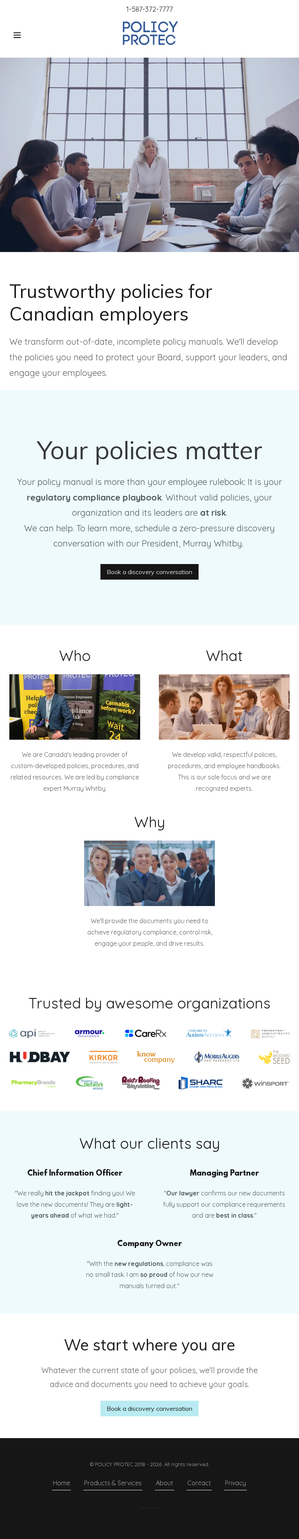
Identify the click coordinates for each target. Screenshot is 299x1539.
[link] (149, 34)
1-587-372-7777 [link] (149, 9)
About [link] (164, 1483)
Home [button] (61, 1483)
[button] (30, 35)
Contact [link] (199, 1483)
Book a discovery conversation (149, 572)
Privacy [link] (235, 1483)
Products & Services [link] (113, 1483)
